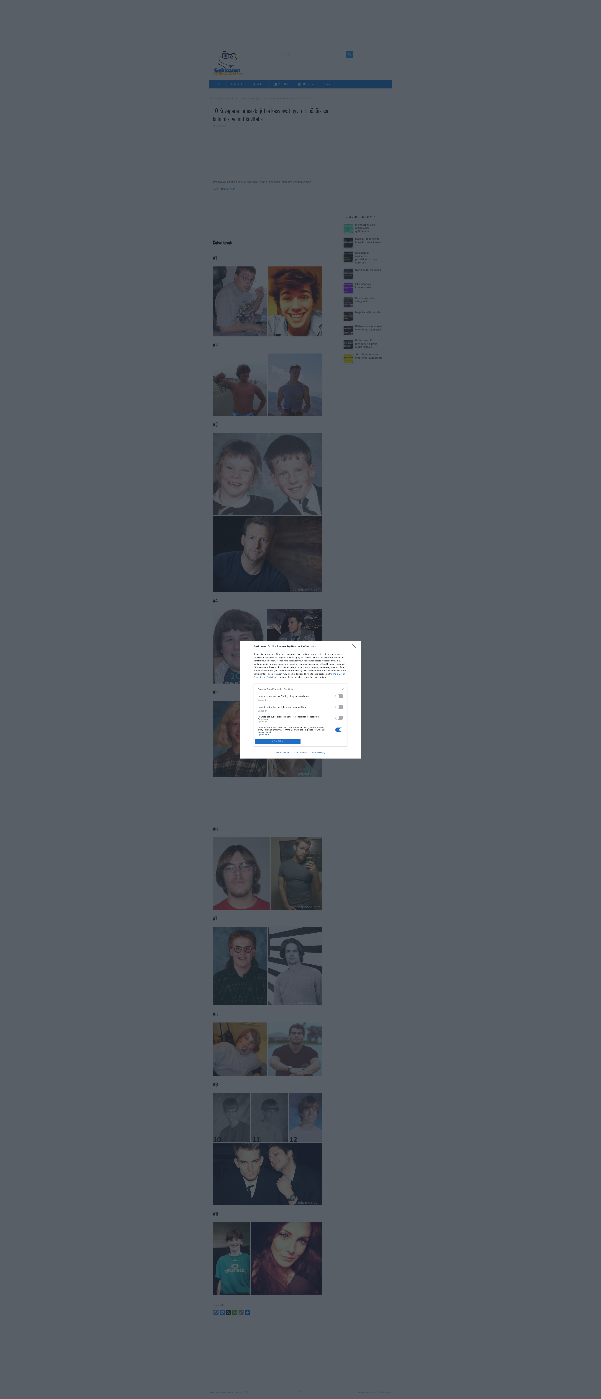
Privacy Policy (318, 752)
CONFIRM (278, 741)
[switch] (339, 696)
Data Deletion (283, 752)
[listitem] (300, 689)
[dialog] (300, 700)
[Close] (355, 647)
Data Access (300, 752)
